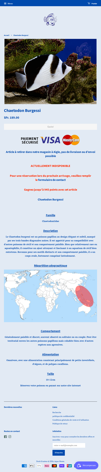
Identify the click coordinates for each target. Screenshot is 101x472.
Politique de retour (60, 423)
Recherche (56, 412)
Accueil (6, 35)
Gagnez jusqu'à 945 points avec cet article (50, 190)
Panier (94, 3)
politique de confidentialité (63, 416)
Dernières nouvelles (13, 407)
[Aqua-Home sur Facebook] (5, 437)
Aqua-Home (59, 461)
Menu (10, 3)
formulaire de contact (52, 180)
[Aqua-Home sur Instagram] (9, 437)
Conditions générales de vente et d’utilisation (70, 420)
